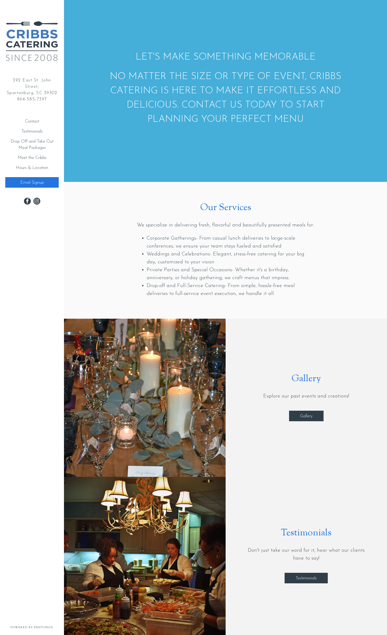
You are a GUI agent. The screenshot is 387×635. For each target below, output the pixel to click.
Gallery (306, 416)
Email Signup (32, 183)
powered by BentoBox (37, 627)
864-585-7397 (32, 99)
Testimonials (32, 131)
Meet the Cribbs (32, 158)
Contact (32, 121)
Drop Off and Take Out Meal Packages (32, 144)
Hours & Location (32, 168)
